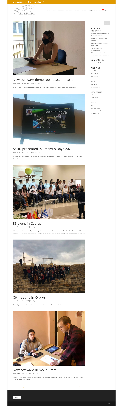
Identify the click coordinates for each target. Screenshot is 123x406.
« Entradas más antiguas (19, 387)
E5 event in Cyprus (27, 223)
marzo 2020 (94, 79)
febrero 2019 (94, 84)
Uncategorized (34, 227)
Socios (54, 10)
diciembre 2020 (95, 73)
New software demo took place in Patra (43, 79)
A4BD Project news (36, 83)
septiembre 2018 (95, 87)
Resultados (61, 10)
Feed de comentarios (96, 111)
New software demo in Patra (35, 370)
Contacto (83, 10)
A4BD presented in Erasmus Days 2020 (43, 149)
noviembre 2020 (95, 76)
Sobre (48, 10)
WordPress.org (95, 113)
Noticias (77, 10)
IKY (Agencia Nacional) (94, 10)
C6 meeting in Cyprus (29, 297)
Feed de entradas (95, 108)
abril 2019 (93, 81)
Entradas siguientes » (79, 387)
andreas (17, 83)
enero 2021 (94, 71)
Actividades (69, 10)
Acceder (93, 105)
